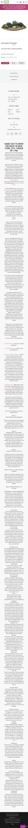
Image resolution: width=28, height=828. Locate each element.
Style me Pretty (14, 180)
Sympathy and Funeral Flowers (11, 354)
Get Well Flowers (9, 384)
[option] (14, 26)
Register (18, 111)
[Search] (18, 2)
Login (17, 109)
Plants (15, 57)
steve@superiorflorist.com (14, 129)
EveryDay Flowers (8, 343)
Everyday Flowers (10, 57)
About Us (10, 109)
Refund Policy (20, 428)
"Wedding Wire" (9, 190)
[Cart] (21, 2)
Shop (9, 111)
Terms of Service (14, 76)
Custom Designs (8, 387)
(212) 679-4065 (14, 124)
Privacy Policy (13, 73)
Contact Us (14, 79)
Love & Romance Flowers (11, 348)
